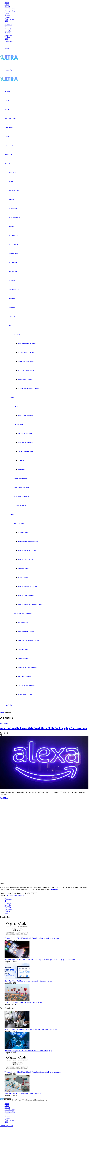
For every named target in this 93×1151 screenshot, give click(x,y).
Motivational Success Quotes (28, 640)
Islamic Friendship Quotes (27, 586)
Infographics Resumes (21, 496)
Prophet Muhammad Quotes (28, 541)
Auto (11, 181)
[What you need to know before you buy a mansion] (17, 1091)
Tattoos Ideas (13, 253)
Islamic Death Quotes (26, 595)
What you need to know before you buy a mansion (23, 1093)
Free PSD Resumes (21, 478)
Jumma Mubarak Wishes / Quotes (30, 604)
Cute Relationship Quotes (27, 667)
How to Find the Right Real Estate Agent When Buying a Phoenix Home (31, 1029)
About (7, 5)
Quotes (11, 514)
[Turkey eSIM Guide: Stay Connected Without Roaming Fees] (17, 1000)
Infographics (13, 244)
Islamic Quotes (19, 523)
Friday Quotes (23, 622)
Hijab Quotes (23, 577)
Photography (13, 235)
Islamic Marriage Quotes (27, 550)
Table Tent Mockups (25, 451)
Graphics (12, 397)
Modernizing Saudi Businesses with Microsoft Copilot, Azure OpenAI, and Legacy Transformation (40, 959)
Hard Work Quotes (25, 694)
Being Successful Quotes (23, 613)
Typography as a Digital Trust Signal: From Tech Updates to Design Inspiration (33, 938)
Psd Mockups (18, 424)
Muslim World (14, 289)
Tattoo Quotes (23, 649)
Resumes (21, 469)
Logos (16, 406)
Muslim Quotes (23, 568)
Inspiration (13, 208)
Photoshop (13, 262)
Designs (12, 307)
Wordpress (17, 334)
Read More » (4, 798)
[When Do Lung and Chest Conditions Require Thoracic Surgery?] (17, 1049)
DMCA (7, 7)
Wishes (11, 226)
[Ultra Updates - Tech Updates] (17, 59)
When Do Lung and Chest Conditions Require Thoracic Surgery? (28, 1051)
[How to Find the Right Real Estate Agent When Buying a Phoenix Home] (17, 1027)
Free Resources (14, 217)
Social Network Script (26, 352)
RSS (6, 21)
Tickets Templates (20, 505)
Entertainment (14, 190)
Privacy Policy (10, 11)
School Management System (28, 388)
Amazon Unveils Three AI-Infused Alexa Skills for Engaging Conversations (43, 728)
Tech (7, 100)
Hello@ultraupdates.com (15, 895)
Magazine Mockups (25, 433)
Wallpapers (13, 271)
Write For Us (9, 19)
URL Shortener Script (26, 370)
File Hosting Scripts (25, 379)
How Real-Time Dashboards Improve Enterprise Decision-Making (28, 981)
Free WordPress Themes (27, 343)
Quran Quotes (23, 532)
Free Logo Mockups (25, 415)
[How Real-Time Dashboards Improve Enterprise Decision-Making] (17, 979)
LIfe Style (10, 127)
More (7, 163)
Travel (8, 136)
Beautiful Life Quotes (26, 631)
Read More (55, 889)
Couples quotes (23, 658)
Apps (7, 109)
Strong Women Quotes (26, 685)
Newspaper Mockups (25, 442)
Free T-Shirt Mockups (21, 487)
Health (8, 154)
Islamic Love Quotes (25, 559)
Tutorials (12, 280)
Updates (9, 145)
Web (10, 325)
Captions (12, 316)
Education (12, 172)
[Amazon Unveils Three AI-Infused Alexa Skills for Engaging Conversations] (44, 788)
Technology (4, 723)
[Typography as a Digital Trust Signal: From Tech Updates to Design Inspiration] (17, 936)
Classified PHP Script (26, 361)
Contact (7, 15)
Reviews (12, 199)
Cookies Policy (10, 9)
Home (7, 3)
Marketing (10, 118)
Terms (7, 13)
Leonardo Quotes (24, 676)
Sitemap (7, 17)
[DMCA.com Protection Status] (5, 1100)
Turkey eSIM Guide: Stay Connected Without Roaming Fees (26, 1002)
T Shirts (21, 460)
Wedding (12, 298)
